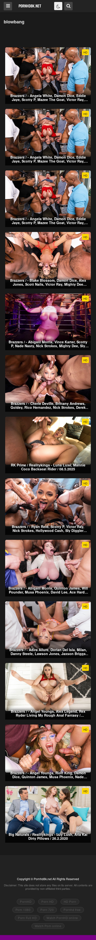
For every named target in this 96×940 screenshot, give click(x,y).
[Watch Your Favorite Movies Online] (30, 5)
